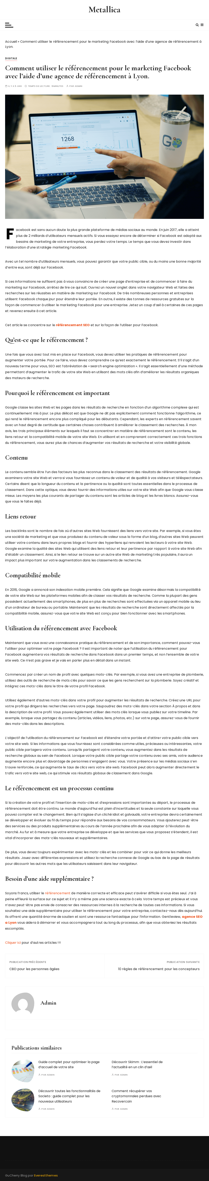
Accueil (11, 41)
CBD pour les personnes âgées (34, 969)
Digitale (11, 58)
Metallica (104, 9)
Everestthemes (46, 1175)
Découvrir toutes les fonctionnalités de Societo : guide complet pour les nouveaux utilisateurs (69, 1096)
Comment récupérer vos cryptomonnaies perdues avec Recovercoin (136, 1096)
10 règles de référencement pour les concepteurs (159, 969)
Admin (78, 86)
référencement (57, 893)
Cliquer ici (13, 942)
